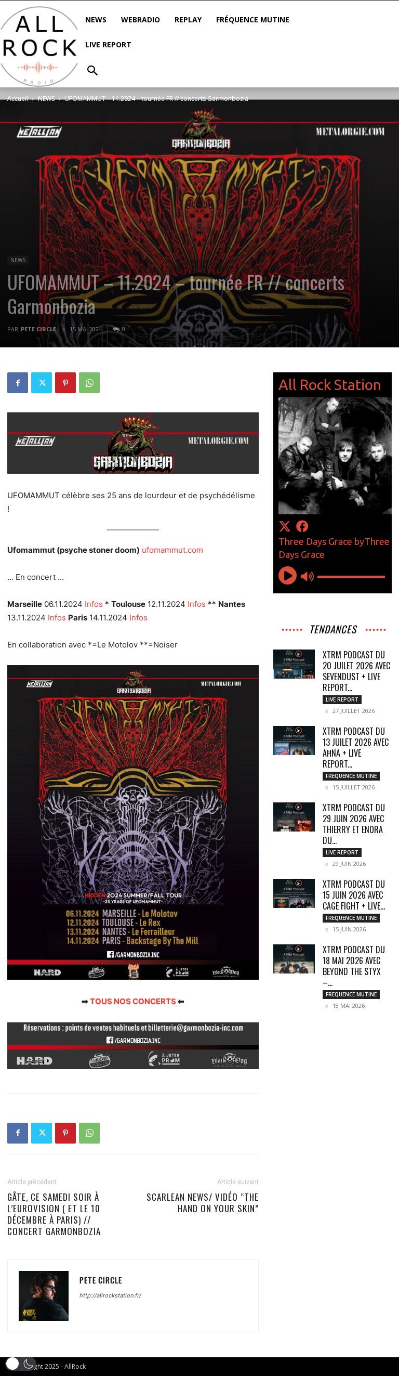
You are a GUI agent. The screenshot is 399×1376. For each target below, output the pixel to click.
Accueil (17, 98)
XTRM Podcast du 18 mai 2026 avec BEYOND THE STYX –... (354, 966)
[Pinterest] (65, 382)
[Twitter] (41, 382)
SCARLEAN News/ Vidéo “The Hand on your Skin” (203, 1202)
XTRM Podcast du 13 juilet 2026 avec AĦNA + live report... (356, 747)
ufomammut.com (172, 550)
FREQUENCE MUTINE (351, 776)
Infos (94, 604)
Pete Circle (38, 329)
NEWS (46, 98)
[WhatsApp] (89, 382)
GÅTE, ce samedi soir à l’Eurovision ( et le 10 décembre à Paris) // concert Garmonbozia (54, 1214)
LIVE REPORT (342, 699)
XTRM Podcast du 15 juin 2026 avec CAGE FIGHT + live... (354, 895)
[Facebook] (17, 382)
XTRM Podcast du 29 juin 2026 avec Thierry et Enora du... (354, 824)
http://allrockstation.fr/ (110, 1295)
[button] (20, 1364)
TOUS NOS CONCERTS (133, 1001)
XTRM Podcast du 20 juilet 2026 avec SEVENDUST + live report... (356, 671)
